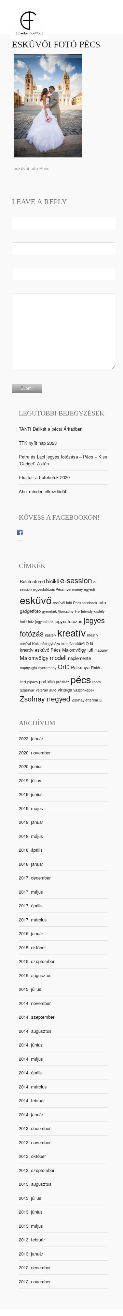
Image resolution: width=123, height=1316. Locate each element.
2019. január (31, 822)
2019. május (31, 808)
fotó (102, 602)
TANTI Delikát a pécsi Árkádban (50, 428)
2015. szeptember (36, 961)
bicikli (52, 581)
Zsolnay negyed (45, 698)
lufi (90, 649)
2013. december (35, 1128)
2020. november (35, 752)
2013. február (32, 1239)
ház (31, 621)
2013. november (35, 1142)
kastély (50, 635)
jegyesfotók (44, 621)
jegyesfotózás (68, 621)
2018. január (31, 864)
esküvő (36, 600)
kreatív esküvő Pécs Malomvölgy (53, 649)
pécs (80, 679)
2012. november (35, 1281)
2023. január (31, 738)
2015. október (32, 947)
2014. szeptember (36, 1017)
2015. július (30, 989)
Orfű (64, 666)
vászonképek (83, 690)
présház (62, 681)
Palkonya (80, 667)
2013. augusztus (35, 1184)
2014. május (31, 1058)
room (96, 681)
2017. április (31, 905)
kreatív (71, 632)
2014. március (33, 1086)
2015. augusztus (35, 975)
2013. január (31, 1253)
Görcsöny (65, 611)
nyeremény (47, 667)
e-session (76, 580)
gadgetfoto (30, 611)
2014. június (31, 1044)
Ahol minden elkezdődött (43, 491)
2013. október (32, 1156)
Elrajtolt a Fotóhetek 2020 (44, 477)
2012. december (35, 1267)
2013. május (31, 1226)
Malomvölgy (34, 657)
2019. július (30, 780)
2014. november (35, 1003)
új (100, 700)
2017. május (31, 891)
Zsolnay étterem (85, 700)
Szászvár (27, 690)
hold (23, 621)
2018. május (31, 836)
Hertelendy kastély (90, 611)
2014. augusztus (35, 1031)
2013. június (31, 1211)
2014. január (31, 1114)
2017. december (35, 877)
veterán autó (46, 690)
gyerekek (49, 611)
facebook (89, 602)
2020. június (31, 766)
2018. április (31, 850)
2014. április (31, 1072)
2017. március (33, 919)
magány (101, 650)
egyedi (89, 589)
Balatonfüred (32, 581)
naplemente (79, 658)
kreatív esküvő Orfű (77, 643)
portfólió (47, 681)
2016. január (31, 933)
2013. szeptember (36, 1170)
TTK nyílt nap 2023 (38, 443)
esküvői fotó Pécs (56, 44)
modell (58, 657)
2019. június (31, 794)
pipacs (32, 681)
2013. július (30, 1198)
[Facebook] (20, 533)
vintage (65, 689)
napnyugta (28, 667)
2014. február (32, 1100)
